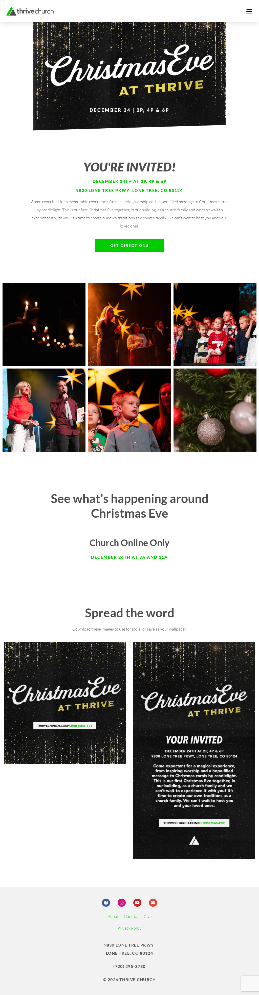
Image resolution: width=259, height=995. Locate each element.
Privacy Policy (129, 928)
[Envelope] (153, 903)
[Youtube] (137, 903)
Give (147, 916)
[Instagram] (122, 903)
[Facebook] (106, 903)
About (113, 916)
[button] (249, 11)
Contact (131, 916)
